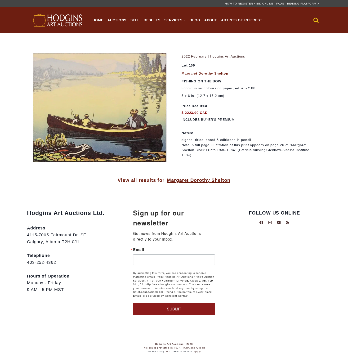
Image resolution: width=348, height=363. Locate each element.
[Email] (278, 222)
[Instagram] (270, 222)
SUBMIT (174, 309)
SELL (135, 20)
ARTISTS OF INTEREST (241, 20)
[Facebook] (261, 222)
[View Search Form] (316, 20)
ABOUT (210, 20)
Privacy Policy (156, 351)
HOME (98, 20)
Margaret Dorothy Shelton (205, 73)
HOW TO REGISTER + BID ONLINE (249, 3)
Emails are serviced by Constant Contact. (161, 295)
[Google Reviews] (287, 222)
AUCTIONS (116, 20)
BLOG (195, 20)
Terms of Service (182, 351)
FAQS (280, 3)
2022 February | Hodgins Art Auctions (213, 56)
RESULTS (152, 20)
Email (138, 249)
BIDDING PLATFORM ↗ (303, 3)
